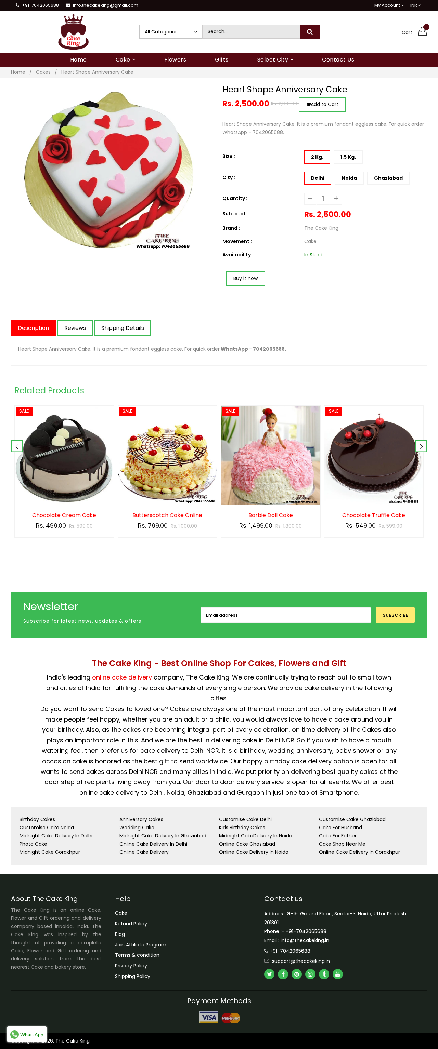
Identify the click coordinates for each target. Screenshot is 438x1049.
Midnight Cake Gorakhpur (50, 852)
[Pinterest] (297, 974)
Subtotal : (234, 213)
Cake (121, 913)
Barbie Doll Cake (270, 515)
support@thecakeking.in (301, 961)
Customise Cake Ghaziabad (352, 819)
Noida (349, 178)
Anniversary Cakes (141, 819)
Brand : (231, 228)
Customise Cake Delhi (245, 819)
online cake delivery (122, 677)
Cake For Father (338, 835)
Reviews (75, 328)
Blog (120, 934)
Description (33, 328)
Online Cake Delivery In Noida (253, 852)
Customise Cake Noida (47, 827)
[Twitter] (269, 974)
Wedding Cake (136, 827)
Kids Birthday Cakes (242, 827)
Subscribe (395, 615)
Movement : (237, 241)
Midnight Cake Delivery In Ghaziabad (162, 835)
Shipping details (122, 328)
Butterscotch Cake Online (167, 515)
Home (18, 72)
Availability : (237, 254)
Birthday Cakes (37, 819)
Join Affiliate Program (140, 944)
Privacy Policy (131, 965)
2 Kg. (317, 156)
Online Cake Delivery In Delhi (153, 843)
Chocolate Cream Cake (64, 515)
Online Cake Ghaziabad (247, 843)
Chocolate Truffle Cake (373, 515)
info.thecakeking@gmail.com (105, 5)
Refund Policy (131, 923)
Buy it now (245, 278)
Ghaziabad (388, 178)
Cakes (43, 72)
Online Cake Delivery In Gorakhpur (359, 852)
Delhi (317, 178)
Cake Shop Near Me (342, 843)
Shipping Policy (132, 976)
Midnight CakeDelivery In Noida (255, 835)
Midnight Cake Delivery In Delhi (56, 835)
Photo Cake (33, 843)
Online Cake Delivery (144, 852)
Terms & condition (137, 955)
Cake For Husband (340, 827)
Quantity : (234, 198)
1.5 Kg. (348, 156)
